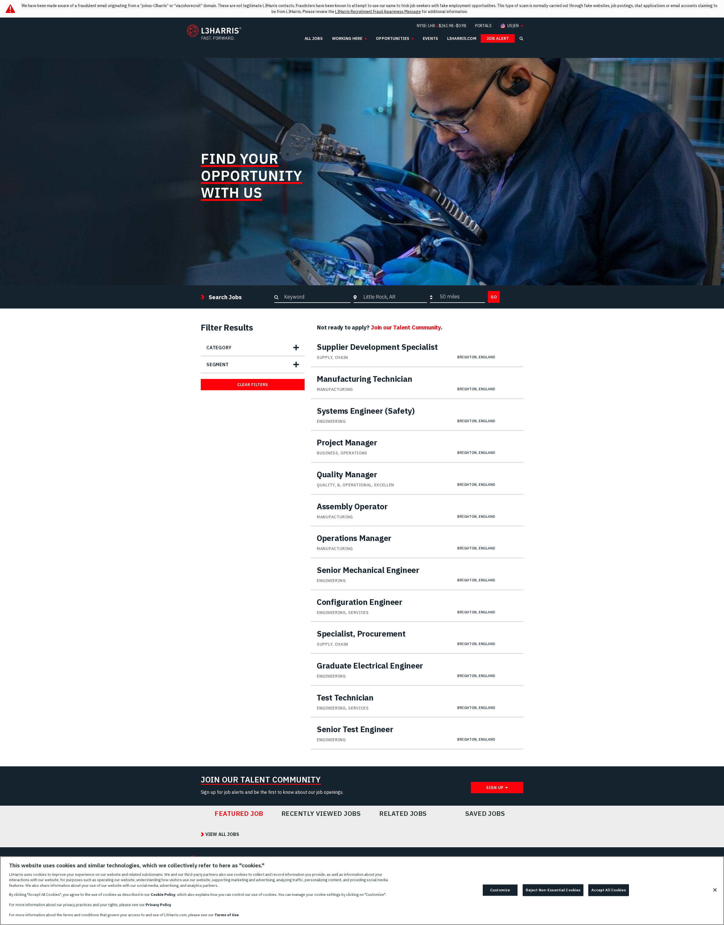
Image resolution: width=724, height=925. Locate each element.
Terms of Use (227, 914)
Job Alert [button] (497, 38)
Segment (217, 364)
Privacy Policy (158, 904)
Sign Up (495, 787)
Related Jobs (403, 814)
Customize (500, 890)
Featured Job (239, 814)
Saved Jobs (485, 814)
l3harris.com (461, 38)
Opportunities (392, 38)
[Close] (715, 890)
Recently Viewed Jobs (321, 814)
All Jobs (314, 38)
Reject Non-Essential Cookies (553, 890)
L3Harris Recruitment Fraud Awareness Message (378, 11)
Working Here (347, 38)
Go (494, 296)
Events (430, 38)
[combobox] (394, 296)
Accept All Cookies (608, 890)
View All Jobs (222, 834)
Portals (483, 26)
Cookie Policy (163, 894)
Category (218, 347)
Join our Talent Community (406, 327)
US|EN (513, 26)
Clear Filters (252, 384)
